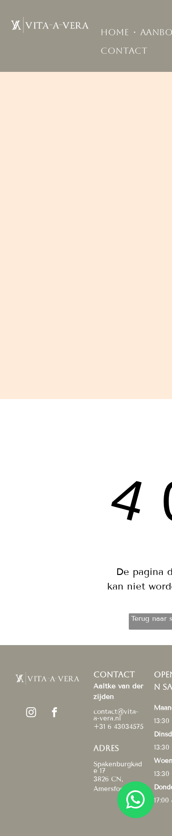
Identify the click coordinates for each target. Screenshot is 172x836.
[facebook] (54, 713)
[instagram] (31, 713)
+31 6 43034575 (118, 727)
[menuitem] (115, 32)
